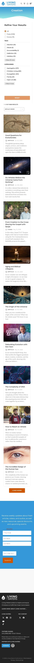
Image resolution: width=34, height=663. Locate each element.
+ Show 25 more (10, 60)
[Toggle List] (22, 109)
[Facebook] (7, 617)
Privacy (13, 660)
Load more (17, 490)
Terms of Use (19, 660)
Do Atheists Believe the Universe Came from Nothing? (15, 180)
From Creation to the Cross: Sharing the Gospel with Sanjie (17, 224)
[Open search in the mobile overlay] (21, 3)
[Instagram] (10, 617)
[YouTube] (3, 621)
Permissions (27, 658)
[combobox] (12, 109)
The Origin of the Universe (16, 307)
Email (7, 529)
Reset (17, 98)
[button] (17, 31)
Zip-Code (5, 549)
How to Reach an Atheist (15, 427)
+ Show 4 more (9, 83)
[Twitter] (3, 617)
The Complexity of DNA (15, 387)
